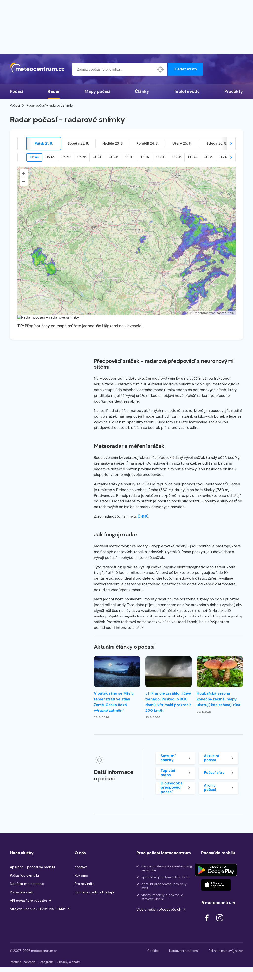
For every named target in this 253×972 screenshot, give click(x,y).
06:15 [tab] (145, 157)
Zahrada (29, 962)
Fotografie (46, 962)
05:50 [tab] (66, 157)
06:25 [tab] (176, 157)
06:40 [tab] (224, 157)
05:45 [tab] (50, 157)
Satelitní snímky (168, 757)
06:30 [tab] (192, 157)
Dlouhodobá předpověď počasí (172, 788)
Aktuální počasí (211, 757)
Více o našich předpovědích (158, 909)
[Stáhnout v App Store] (216, 885)
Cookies (153, 951)
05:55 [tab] (81, 157)
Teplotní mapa (168, 772)
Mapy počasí (97, 91)
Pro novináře (84, 883)
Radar (54, 91)
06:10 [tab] (129, 157)
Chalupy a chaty (68, 962)
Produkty (233, 91)
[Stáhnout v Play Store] (216, 870)
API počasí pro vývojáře (28, 900)
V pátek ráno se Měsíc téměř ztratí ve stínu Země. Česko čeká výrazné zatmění (114, 702)
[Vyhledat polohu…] (160, 69)
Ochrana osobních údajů (94, 892)
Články (142, 91)
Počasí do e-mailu (24, 875)
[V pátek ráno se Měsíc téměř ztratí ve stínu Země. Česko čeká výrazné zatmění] (117, 671)
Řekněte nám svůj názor (226, 951)
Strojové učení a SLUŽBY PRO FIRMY (38, 909)
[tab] (44, 143)
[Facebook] (207, 922)
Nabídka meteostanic (27, 883)
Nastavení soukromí (184, 951)
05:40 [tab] (34, 157)
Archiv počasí (210, 787)
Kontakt (81, 867)
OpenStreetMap (204, 313)
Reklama (81, 875)
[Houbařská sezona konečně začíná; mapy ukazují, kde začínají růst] (220, 671)
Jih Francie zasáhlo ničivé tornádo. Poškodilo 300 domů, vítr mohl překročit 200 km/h (168, 702)
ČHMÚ (143, 516)
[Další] (231, 143)
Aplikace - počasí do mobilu (32, 867)
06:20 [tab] (160, 157)
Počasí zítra (214, 772)
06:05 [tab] (113, 157)
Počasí (16, 91)
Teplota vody (187, 91)
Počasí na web (21, 892)
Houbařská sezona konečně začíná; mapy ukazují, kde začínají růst (218, 699)
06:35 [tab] (208, 157)
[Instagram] (219, 922)
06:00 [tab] (97, 157)
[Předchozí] (22, 143)
